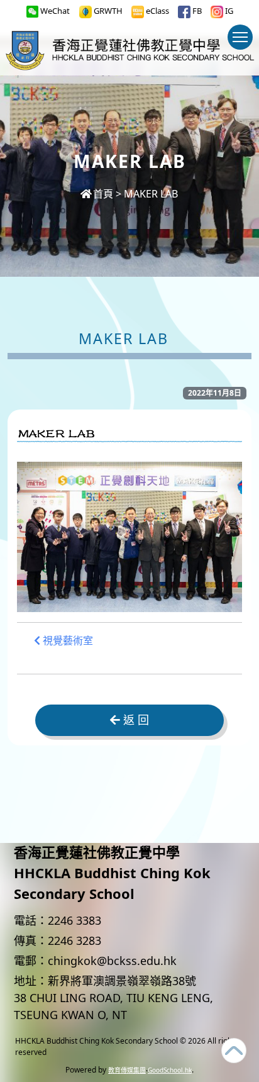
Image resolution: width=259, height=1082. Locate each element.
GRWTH (107, 10)
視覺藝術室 (66, 640)
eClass (156, 10)
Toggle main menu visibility (240, 37)
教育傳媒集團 (127, 1070)
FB (196, 10)
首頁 (103, 194)
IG (228, 10)
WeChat (54, 10)
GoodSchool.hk (170, 1070)
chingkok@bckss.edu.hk (112, 960)
